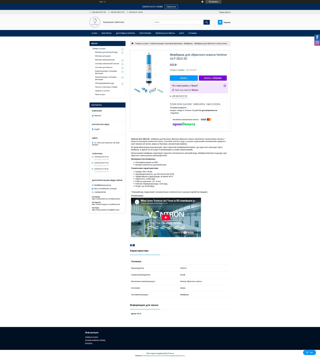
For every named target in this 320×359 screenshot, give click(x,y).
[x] (134, 246)
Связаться (171, 7)
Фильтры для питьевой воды (106, 52)
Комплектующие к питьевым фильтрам (166, 43)
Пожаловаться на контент (152, 355)
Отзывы (192, 33)
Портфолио (145, 33)
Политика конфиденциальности (173, 355)
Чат (311, 353)
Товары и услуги (141, 43)
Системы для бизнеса (103, 67)
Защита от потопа (102, 91)
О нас (94, 33)
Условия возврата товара (95, 340)
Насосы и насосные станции (106, 87)
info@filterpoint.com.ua (102, 185)
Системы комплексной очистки (107, 63)
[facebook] (131, 246)
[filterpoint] (95, 27)
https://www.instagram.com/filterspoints (106, 204)
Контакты (107, 33)
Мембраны (188, 43)
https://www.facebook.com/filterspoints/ (106, 199)
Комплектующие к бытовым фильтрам (105, 78)
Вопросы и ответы (165, 33)
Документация (137, 195)
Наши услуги (100, 94)
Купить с (208, 78)
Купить (183, 78)
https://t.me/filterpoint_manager (105, 189)
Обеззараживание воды (104, 83)
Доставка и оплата (125, 33)
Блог (181, 33)
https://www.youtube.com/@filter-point (105, 210)
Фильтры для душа (102, 56)
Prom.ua (171, 353)
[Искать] (207, 22)
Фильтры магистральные (104, 60)
